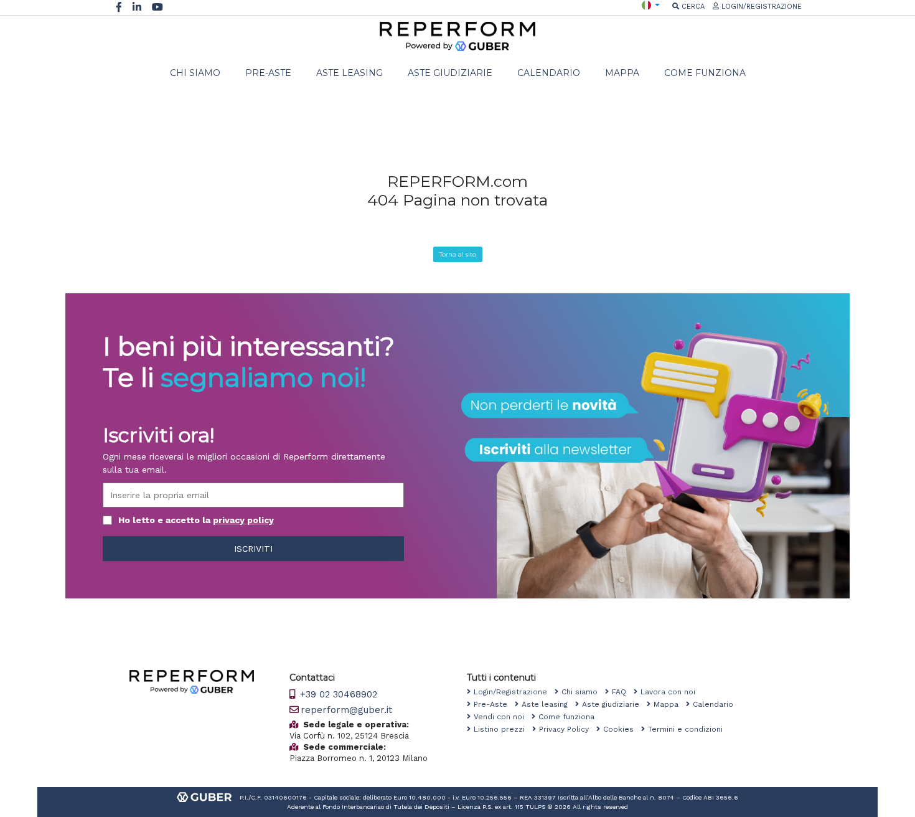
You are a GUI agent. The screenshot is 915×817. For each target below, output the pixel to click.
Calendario (717, 704)
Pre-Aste (494, 704)
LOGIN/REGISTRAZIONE (760, 6)
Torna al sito (457, 254)
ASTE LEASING (349, 72)
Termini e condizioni (689, 729)
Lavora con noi (671, 691)
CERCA (692, 6)
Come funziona (570, 716)
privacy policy (243, 520)
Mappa (670, 704)
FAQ (623, 691)
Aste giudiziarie (614, 704)
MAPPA (622, 72)
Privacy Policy (567, 729)
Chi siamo (583, 691)
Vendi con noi (503, 716)
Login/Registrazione (514, 691)
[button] (651, 5)
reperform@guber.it (346, 709)
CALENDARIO (548, 72)
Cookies (622, 729)
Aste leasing (548, 704)
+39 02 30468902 (337, 694)
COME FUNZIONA (705, 72)
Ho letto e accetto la (196, 520)
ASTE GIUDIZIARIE (450, 72)
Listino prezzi (503, 729)
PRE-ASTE (268, 72)
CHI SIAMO (195, 72)
